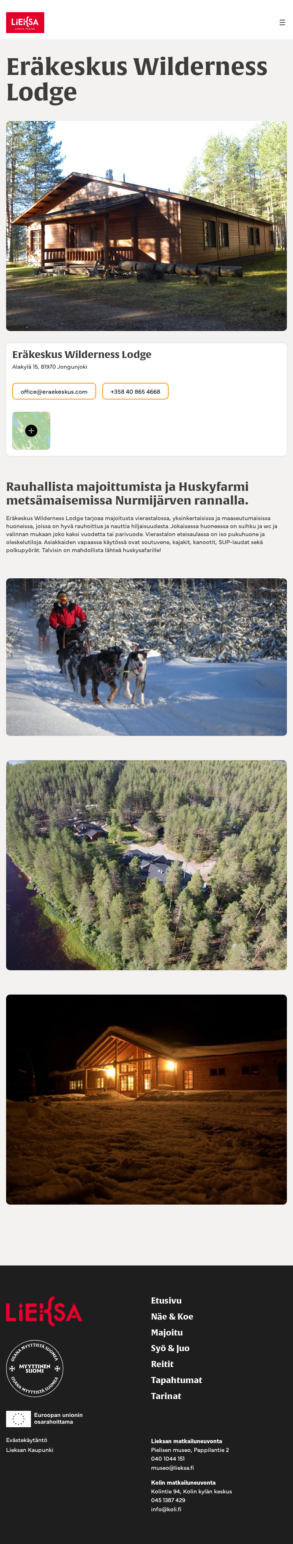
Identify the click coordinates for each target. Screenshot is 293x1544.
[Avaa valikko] (282, 22)
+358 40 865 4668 (135, 391)
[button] (31, 431)
